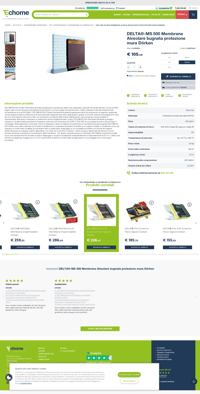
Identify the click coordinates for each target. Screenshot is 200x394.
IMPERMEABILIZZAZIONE (35, 25)
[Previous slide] (4, 296)
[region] (84, 376)
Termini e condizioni (164, 352)
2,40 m (187, 62)
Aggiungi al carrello (25, 247)
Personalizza (129, 381)
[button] (10, 38)
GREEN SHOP (43, 359)
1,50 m (187, 57)
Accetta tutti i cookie (129, 375)
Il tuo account (67, 351)
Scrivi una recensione (100, 329)
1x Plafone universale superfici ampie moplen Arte (75, 304)
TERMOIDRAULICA (46, 354)
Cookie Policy (162, 357)
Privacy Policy (162, 355)
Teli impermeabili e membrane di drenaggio (71, 25)
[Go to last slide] (10, 35)
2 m (169, 62)
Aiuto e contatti (163, 350)
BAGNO (41, 348)
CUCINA (41, 351)
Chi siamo (160, 348)
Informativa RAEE (163, 359)
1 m (169, 57)
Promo (63, 348)
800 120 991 (167, 173)
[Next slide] (10, 76)
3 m (169, 67)
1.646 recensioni (162, 375)
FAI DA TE (17, 25)
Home (7, 25)
